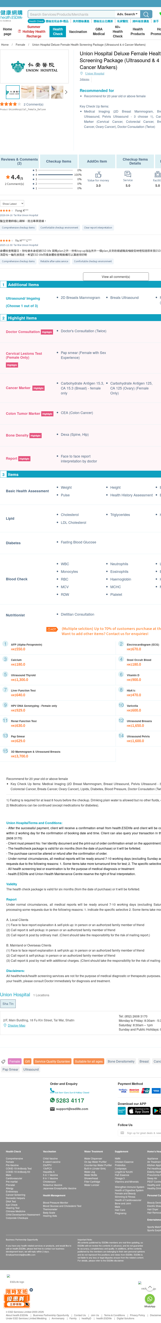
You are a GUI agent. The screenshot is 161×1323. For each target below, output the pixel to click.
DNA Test (11, 1201)
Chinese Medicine (15, 1211)
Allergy (9, 1188)
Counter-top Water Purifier (98, 1165)
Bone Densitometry (121, 1061)
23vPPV (47, 1165)
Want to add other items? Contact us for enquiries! (105, 633)
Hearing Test (12, 1207)
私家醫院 (122, 21)
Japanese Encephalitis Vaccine (59, 1188)
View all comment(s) (116, 276)
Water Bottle (90, 1175)
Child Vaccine (50, 1158)
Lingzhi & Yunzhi (124, 1171)
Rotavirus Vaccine (52, 1185)
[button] (66, 92)
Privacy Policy (137, 1315)
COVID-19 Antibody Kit (18, 1171)
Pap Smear (10, 1069)
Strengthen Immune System (129, 1186)
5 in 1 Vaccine (50, 1175)
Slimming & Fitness (125, 1196)
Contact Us (80, 1315)
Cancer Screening (15, 1194)
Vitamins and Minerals (127, 1181)
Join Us (95, 1315)
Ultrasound (31, 1069)
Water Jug (89, 1171)
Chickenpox (49, 1181)
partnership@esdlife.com (23, 1254)
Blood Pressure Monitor (55, 1202)
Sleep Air (152, 1178)
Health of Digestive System (129, 1190)
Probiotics (120, 1165)
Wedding (42, 1318)
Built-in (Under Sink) (95, 1168)
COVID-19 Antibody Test (19, 1168)
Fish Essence (122, 1175)
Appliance (152, 1158)
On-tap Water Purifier (95, 1161)
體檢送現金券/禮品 (57, 21)
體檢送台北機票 (103, 21)
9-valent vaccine (51, 1161)
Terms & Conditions (114, 1315)
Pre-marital (12, 1181)
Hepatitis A (49, 1171)
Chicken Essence (124, 1161)
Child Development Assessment (23, 1214)
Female (14, 1061)
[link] (15, 1281)
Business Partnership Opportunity (51, 1315)
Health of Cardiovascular (128, 1200)
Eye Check (11, 1204)
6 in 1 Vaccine (50, 1178)
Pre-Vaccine (12, 1165)
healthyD (86, 1318)
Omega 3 (120, 1178)
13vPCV (47, 1168)
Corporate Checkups (17, 1217)
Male (8, 1175)
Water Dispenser (93, 1158)
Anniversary (58, 1318)
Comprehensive (14, 1158)
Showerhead (91, 1178)
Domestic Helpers (15, 1198)
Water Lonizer (91, 1185)
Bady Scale (49, 1212)
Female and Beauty (125, 1193)
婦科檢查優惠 (141, 21)
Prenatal (10, 1185)
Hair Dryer (152, 1209)
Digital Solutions (125, 1318)
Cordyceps (120, 1168)
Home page (7, 31)
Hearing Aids (50, 1215)
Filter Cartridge (92, 1181)
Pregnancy (120, 1213)
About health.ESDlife (17, 1315)
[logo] (11, 22)
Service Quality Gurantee (52, 1061)
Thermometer (50, 1209)
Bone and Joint (123, 1203)
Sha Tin (8, 1003)
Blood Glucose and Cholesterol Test (62, 1205)
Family (73, 1318)
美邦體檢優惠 (81, 21)
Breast (144, 1061)
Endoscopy (12, 1191)
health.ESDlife (104, 1318)
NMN (117, 1158)
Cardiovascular (14, 1178)
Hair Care (120, 1209)
